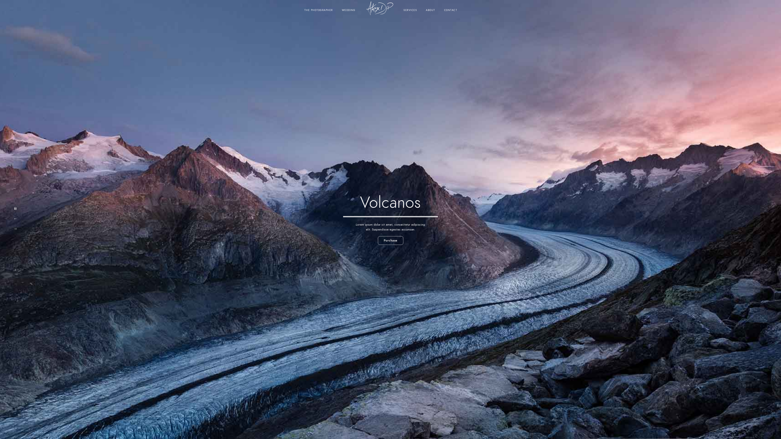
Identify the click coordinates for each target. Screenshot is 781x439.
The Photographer (318, 10)
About (430, 10)
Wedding (349, 10)
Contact (450, 10)
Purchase (390, 240)
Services (410, 10)
